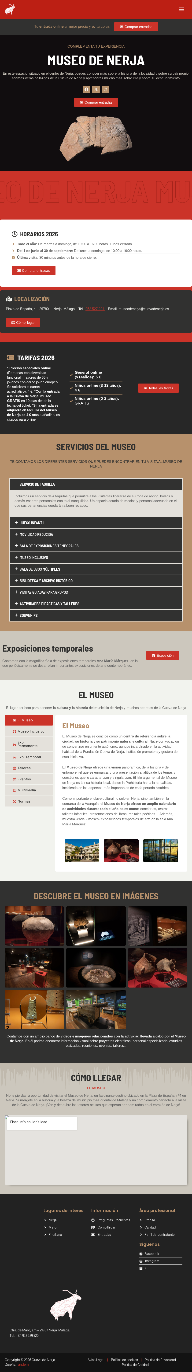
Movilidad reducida (36, 534)
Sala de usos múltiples (40, 569)
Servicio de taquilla (37, 484)
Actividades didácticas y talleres (49, 603)
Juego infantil (32, 522)
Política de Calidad (135, 1365)
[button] (96, 484)
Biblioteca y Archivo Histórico (46, 580)
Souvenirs (29, 615)
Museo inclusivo (34, 557)
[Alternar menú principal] (181, 9)
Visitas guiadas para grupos (44, 592)
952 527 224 (95, 309)
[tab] (29, 720)
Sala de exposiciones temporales (49, 545)
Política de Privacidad (160, 1360)
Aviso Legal (96, 1360)
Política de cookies (124, 1360)
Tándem (22, 1364)
